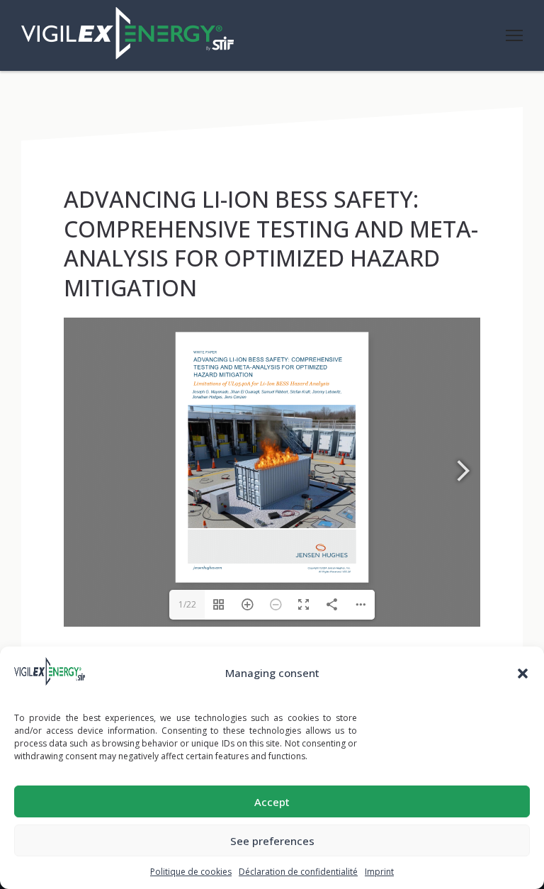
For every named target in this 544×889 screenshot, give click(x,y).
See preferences (272, 841)
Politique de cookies (191, 872)
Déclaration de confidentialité (298, 872)
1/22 (187, 604)
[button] (523, 673)
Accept (272, 802)
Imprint (379, 872)
